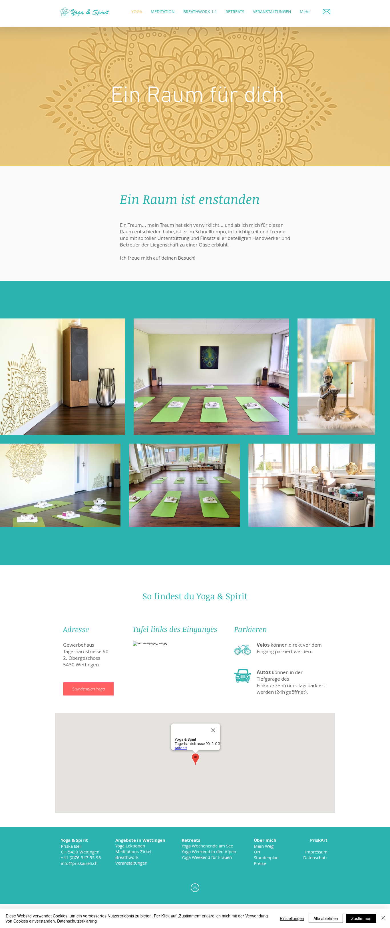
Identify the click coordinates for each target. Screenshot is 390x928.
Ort (257, 852)
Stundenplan (266, 857)
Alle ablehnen (325, 918)
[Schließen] (383, 918)
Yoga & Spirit (89, 12)
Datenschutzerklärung (77, 921)
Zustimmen (361, 918)
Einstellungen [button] (292, 918)
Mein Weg (264, 846)
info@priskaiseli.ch (79, 863)
